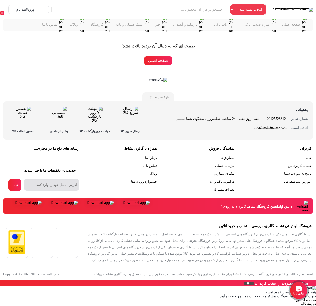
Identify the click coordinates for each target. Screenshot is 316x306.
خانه (309, 158)
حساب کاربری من (300, 166)
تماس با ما (150, 166)
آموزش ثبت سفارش (298, 181)
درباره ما (151, 158)
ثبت (14, 185)
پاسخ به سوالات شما (298, 173)
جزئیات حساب (224, 166)
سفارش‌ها (227, 158)
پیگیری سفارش (224, 173)
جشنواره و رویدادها (144, 181)
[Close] (1, 283)
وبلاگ (153, 173)
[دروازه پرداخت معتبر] (16, 253)
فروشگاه (308, 304)
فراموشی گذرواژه (222, 181)
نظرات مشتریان (223, 189)
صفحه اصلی (158, 60)
